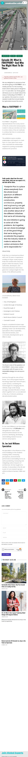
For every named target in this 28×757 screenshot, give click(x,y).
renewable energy (8, 371)
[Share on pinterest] (15, 480)
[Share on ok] (7, 483)
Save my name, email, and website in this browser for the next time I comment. (13, 543)
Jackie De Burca (8, 72)
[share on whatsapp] (2, 31)
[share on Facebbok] (2, 43)
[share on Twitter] (2, 40)
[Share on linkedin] (11, 480)
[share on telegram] (2, 28)
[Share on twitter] (7, 480)
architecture (9, 203)
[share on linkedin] (2, 37)
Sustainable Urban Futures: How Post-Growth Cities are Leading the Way (13, 585)
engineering (13, 205)
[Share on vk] (3, 483)
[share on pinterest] (2, 34)
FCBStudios (17, 428)
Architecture (6, 56)
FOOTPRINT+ (18, 85)
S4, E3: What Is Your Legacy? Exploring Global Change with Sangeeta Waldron (13, 614)
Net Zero (13, 56)
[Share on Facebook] (3, 480)
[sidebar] (26, 2)
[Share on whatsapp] (19, 480)
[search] (23, 3)
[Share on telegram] (23, 480)
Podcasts (19, 56)
